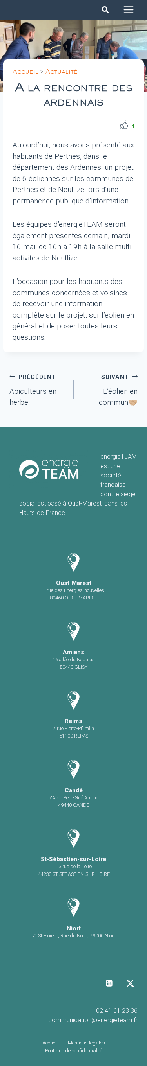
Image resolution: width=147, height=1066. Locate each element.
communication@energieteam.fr (93, 1020)
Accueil (25, 73)
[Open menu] (128, 10)
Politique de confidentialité (73, 1050)
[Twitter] (130, 983)
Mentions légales (86, 1043)
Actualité (61, 73)
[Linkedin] (109, 983)
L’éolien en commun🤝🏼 (118, 390)
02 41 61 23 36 (117, 1010)
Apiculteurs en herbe (32, 390)
